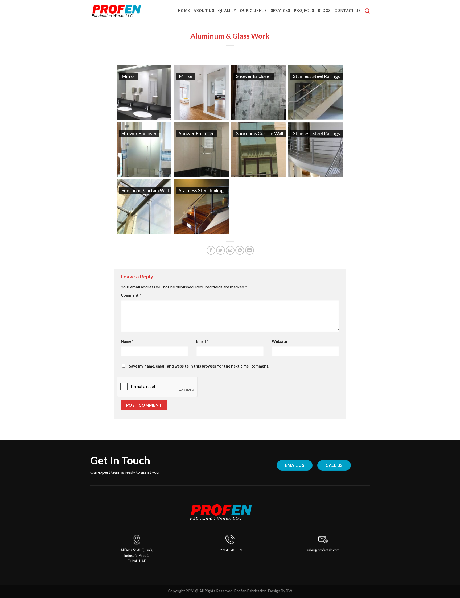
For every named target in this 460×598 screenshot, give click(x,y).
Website (279, 341)
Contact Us (347, 10)
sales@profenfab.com (323, 550)
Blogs (324, 10)
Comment (131, 295)
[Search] (367, 11)
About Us (204, 10)
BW (289, 591)
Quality (227, 10)
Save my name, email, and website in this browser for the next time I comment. (199, 366)
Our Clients (253, 10)
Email (202, 341)
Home (184, 10)
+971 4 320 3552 (230, 550)
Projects (304, 10)
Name (127, 341)
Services (280, 10)
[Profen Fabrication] (123, 11)
